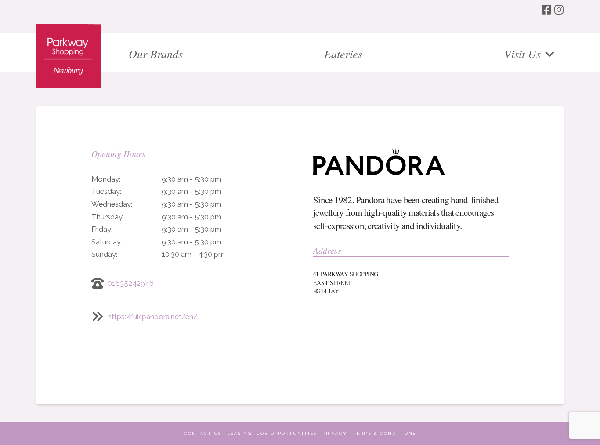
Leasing (239, 433)
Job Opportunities (287, 433)
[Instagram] (559, 9)
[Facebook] (546, 9)
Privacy (334, 433)
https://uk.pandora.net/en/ (153, 316)
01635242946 (131, 283)
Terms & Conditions (384, 433)
